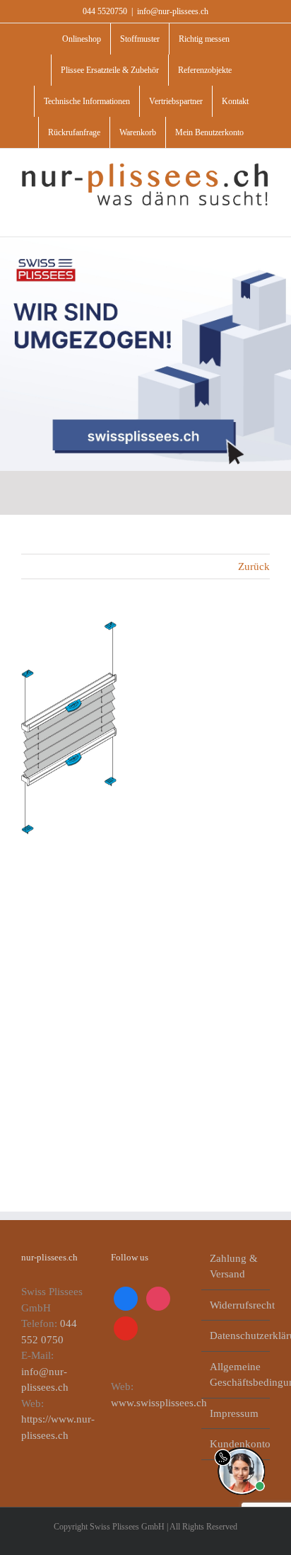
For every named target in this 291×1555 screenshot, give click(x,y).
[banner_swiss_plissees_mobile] (145, 242)
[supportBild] (241, 1444)
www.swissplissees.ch (159, 1402)
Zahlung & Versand (234, 1266)
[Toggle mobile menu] (264, 214)
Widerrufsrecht (236, 1305)
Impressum (234, 1413)
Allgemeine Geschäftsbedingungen (236, 1375)
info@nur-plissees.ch (172, 11)
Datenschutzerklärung (236, 1335)
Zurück (254, 566)
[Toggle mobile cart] (238, 214)
